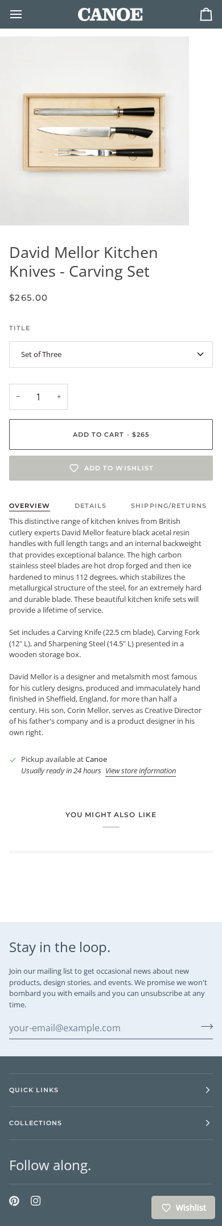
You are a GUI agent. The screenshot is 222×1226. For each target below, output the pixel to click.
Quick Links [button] (34, 1090)
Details (90, 506)
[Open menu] (26, 14)
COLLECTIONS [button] (35, 1123)
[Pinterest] (14, 1201)
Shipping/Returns (168, 506)
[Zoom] (21, 204)
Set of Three (41, 354)
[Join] (203, 1026)
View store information (140, 770)
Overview (29, 506)
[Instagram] (36, 1201)
